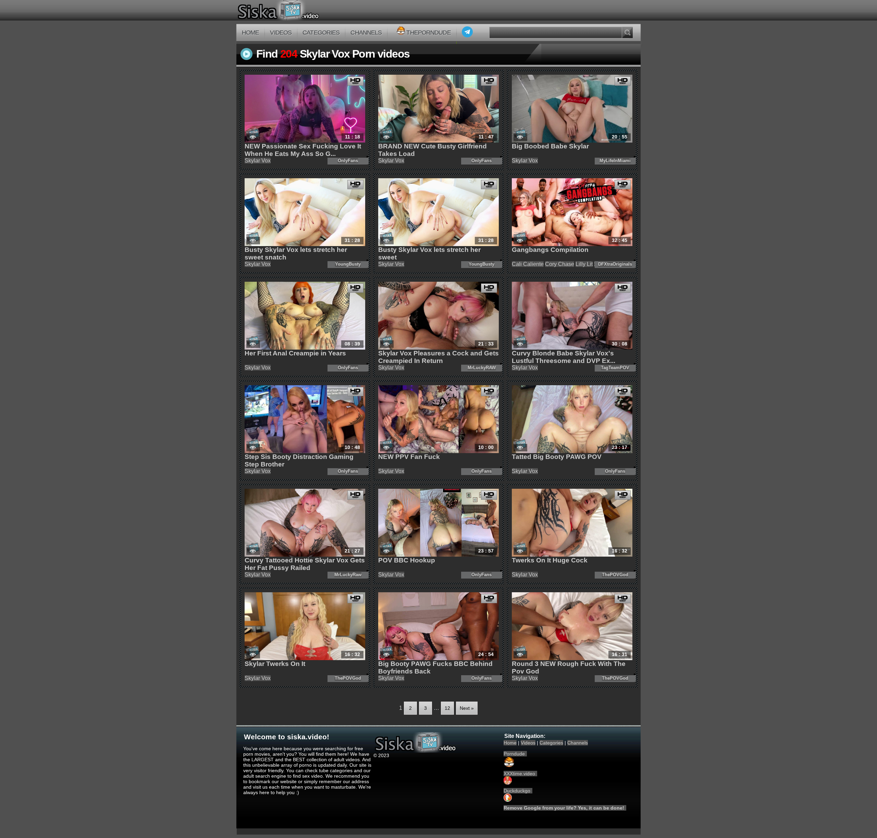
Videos (281, 32)
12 (447, 708)
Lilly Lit (584, 264)
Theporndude (428, 32)
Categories (320, 32)
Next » (467, 708)
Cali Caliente (528, 264)
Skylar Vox (258, 160)
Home (250, 32)
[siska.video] (303, 10)
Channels (366, 32)
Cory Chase (559, 264)
